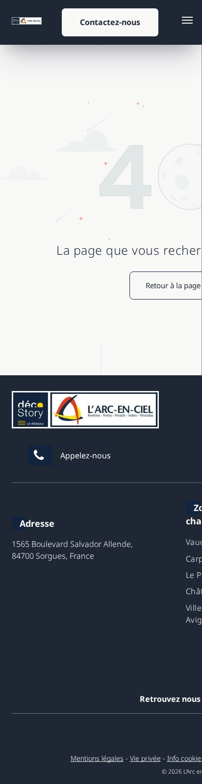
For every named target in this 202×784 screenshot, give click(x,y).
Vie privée (145, 758)
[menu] (187, 20)
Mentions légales (97, 758)
